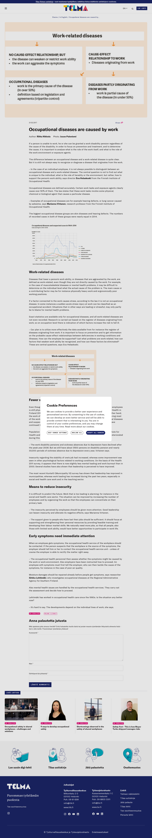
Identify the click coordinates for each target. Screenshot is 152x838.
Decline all (77, 433)
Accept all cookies (95, 433)
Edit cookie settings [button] (57, 433)
